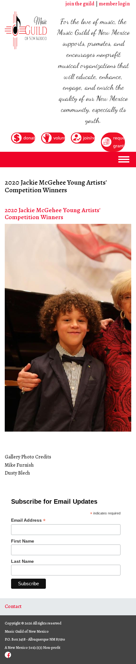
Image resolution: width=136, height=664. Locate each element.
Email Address (28, 520)
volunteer (59, 137)
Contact (13, 606)
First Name (22, 541)
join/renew (89, 137)
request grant (119, 142)
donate (29, 137)
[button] (10, 328)
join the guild (79, 3)
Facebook (8, 655)
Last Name (22, 561)
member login (114, 3)
